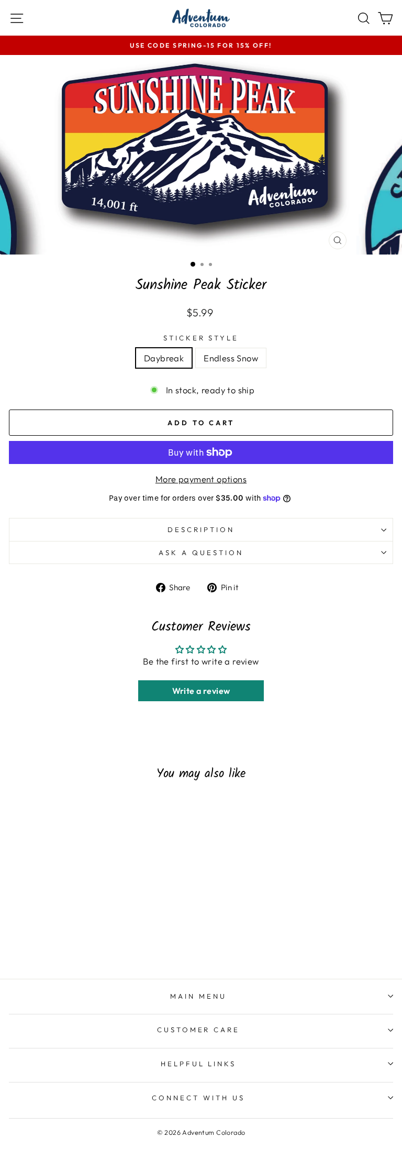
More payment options (201, 478)
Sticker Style (201, 338)
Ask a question (201, 552)
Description (201, 529)
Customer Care (198, 1029)
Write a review (201, 691)
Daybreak (164, 357)
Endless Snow (231, 357)
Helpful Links (199, 1063)
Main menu (198, 996)
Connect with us (198, 1097)
